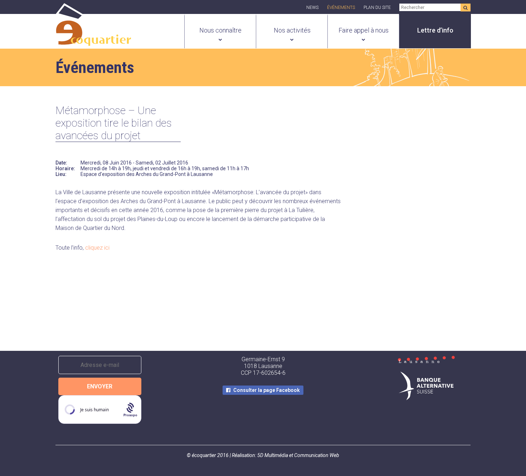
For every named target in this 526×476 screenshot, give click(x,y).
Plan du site (377, 7)
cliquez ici (97, 247)
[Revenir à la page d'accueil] (93, 42)
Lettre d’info (435, 30)
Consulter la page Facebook (266, 390)
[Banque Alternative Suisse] (426, 387)
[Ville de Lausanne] (426, 360)
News (312, 7)
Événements (341, 7)
